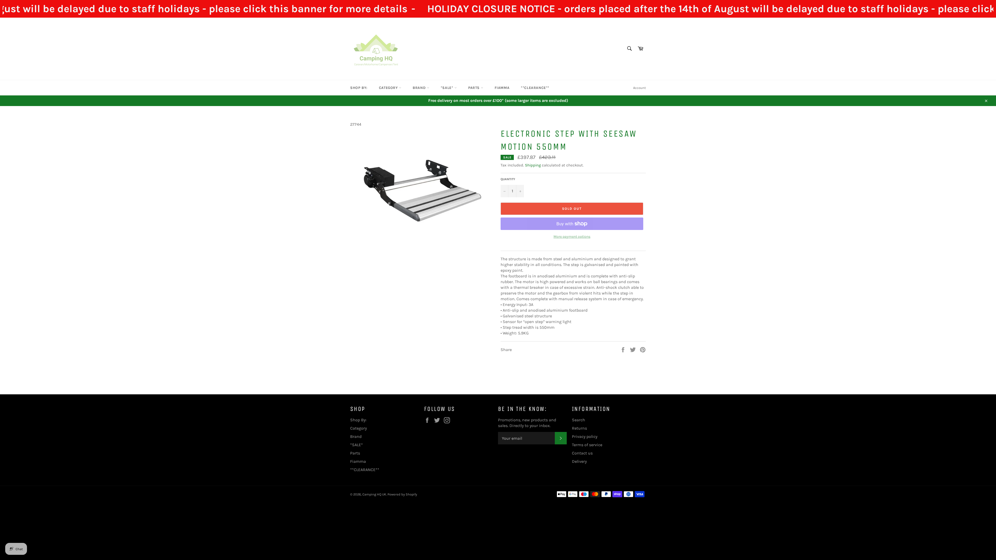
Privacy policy (584, 436)
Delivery (579, 461)
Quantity (508, 179)
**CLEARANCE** (535, 88)
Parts (474, 88)
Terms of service (587, 444)
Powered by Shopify (402, 494)
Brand (420, 88)
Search (578, 419)
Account (639, 88)
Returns (579, 428)
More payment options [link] (572, 236)
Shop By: (359, 88)
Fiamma (502, 88)
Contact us (582, 453)
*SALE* (447, 88)
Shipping (533, 165)
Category (389, 88)
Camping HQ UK (374, 494)
